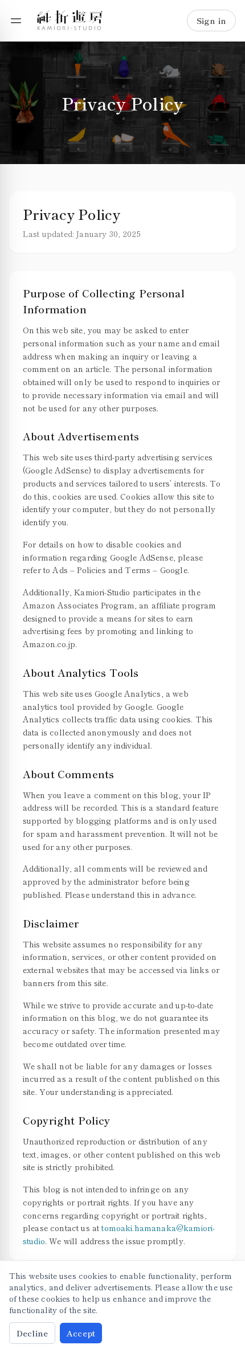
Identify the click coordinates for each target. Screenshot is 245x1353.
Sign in (211, 20)
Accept (81, 1333)
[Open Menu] (16, 20)
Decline (32, 1333)
